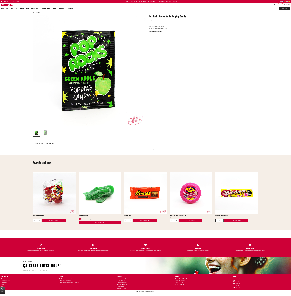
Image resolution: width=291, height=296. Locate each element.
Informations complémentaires (44, 143)
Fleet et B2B (3, 284)
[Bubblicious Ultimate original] (236, 193)
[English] (283, 1)
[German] (285, 1)
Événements (4, 282)
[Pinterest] (234, 288)
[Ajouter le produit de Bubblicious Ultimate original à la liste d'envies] (256, 174)
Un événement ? (284, 8)
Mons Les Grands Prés (171, 1)
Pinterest (238, 287)
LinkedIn (238, 283)
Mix (7, 8)
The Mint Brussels (161, 1)
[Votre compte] (274, 5)
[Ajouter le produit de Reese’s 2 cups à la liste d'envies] (165, 174)
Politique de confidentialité (65, 280)
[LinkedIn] (234, 283)
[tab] (44, 143)
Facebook (238, 278)
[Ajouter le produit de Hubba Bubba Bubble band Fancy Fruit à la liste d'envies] (211, 174)
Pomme (157, 28)
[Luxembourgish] (287, 1)
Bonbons (157, 26)
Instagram (238, 281)
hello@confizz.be (17, 1)
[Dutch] (281, 1)
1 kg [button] (86, 219)
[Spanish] (289, 1)
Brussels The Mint (121, 280)
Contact (70, 8)
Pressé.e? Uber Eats (121, 288)
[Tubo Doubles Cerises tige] (54, 193)
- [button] (34, 220)
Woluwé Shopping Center (136, 1)
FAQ (2, 288)
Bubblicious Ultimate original (221, 215)
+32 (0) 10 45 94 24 (179, 284)
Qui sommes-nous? (5, 280)
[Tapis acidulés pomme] (100, 193)
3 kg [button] (90, 219)
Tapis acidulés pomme (83, 215)
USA (166, 28)
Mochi (54, 8)
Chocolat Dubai (46, 8)
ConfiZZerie (14, 8)
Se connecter (287, 4)
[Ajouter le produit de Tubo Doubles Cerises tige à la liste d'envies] (74, 174)
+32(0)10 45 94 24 (7, 1)
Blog (2, 286)
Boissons (61, 8)
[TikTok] (234, 285)
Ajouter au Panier (100, 222)
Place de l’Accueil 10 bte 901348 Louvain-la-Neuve (181, 279)
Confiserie (162, 26)
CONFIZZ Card (120, 286)
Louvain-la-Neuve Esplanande (149, 1)
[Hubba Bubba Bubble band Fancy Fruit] (191, 193)
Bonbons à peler (24, 8)
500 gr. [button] (83, 219)
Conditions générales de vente (65, 278)
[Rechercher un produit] (271, 5)
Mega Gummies (35, 8)
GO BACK (37, 12)
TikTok (237, 285)
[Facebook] (234, 279)
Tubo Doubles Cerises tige (38, 215)
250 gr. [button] (80, 219)
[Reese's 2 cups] (145, 193)
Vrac (2, 8)
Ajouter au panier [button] (53, 220)
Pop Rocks (161, 28)
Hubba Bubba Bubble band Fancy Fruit (178, 215)
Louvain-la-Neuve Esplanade (123, 278)
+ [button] (39, 220)
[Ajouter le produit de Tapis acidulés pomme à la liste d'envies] (120, 174)
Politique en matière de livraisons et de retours (69, 282)
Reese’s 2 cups (127, 215)
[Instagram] (234, 281)
